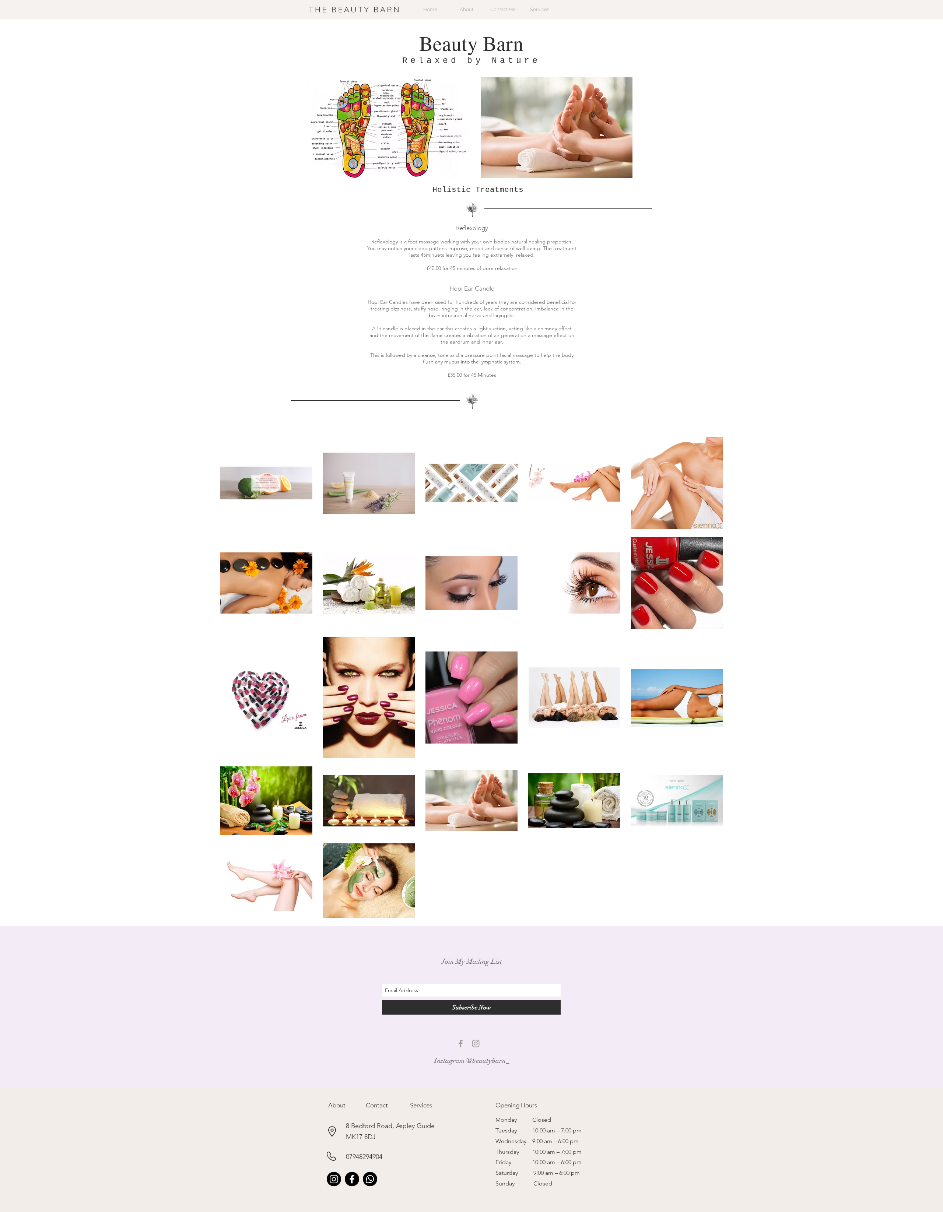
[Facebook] (352, 1179)
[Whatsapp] (370, 1179)
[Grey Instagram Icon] (476, 1043)
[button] (337, 1105)
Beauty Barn (471, 43)
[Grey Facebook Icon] (461, 1043)
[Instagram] (334, 1179)
